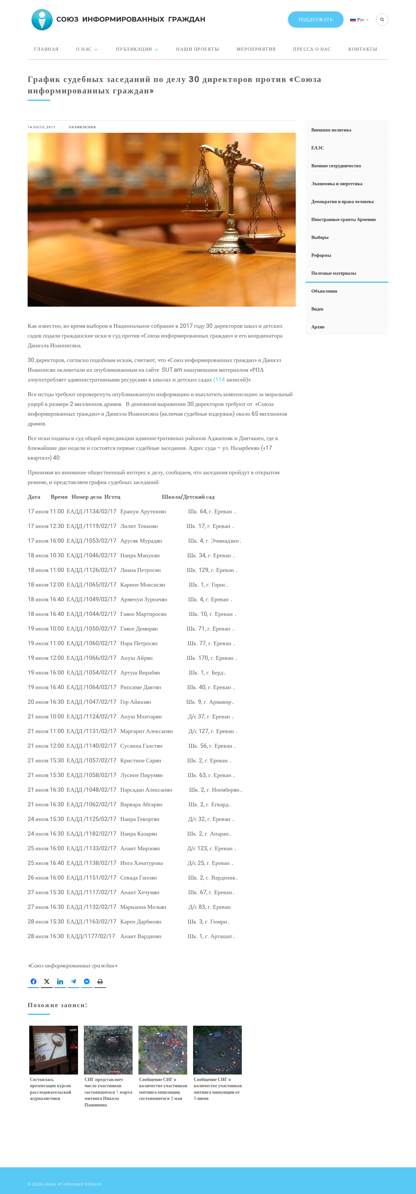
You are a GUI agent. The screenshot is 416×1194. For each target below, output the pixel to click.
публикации (134, 49)
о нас (84, 49)
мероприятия (256, 49)
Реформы (321, 255)
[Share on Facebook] (33, 982)
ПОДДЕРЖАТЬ (316, 19)
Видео (317, 309)
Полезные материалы (333, 273)
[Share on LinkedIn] (60, 982)
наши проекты (197, 49)
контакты (362, 49)
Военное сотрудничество (336, 165)
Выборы (320, 237)
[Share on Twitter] (47, 982)
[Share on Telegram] (73, 982)
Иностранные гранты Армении (343, 219)
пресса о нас (312, 49)
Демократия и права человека (342, 201)
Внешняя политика (331, 130)
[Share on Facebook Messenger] (87, 982)
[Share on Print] (100, 982)
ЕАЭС (317, 148)
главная (46, 49)
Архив (318, 327)
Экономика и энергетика (336, 183)
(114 (219, 379)
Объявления (82, 127)
